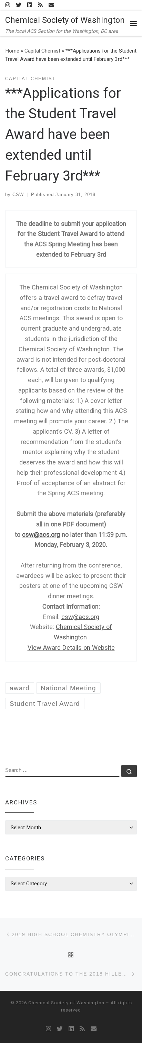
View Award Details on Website (71, 647)
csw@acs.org (41, 534)
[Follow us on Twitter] (18, 5)
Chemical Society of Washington (66, 1002)
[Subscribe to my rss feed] (40, 5)
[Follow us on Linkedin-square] (29, 5)
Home (12, 51)
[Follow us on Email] (51, 5)
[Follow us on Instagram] (7, 5)
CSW (18, 194)
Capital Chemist (42, 51)
